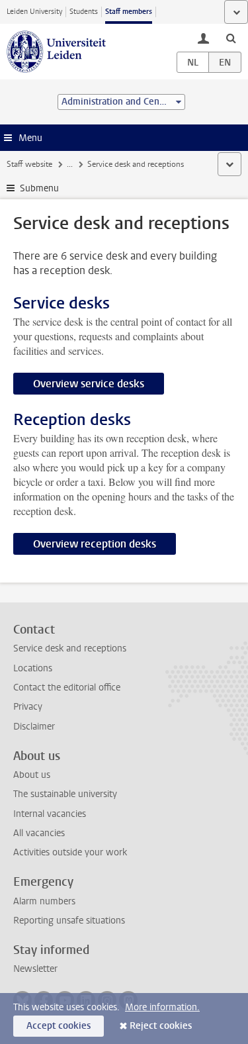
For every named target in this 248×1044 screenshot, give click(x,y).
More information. (162, 1007)
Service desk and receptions (69, 648)
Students (83, 12)
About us (31, 775)
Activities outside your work (70, 852)
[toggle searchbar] (230, 37)
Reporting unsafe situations (69, 920)
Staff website (29, 164)
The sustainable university (65, 794)
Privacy (27, 706)
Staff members (128, 12)
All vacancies (39, 833)
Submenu (39, 188)
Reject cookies (161, 1026)
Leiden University (34, 12)
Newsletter (35, 969)
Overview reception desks (94, 544)
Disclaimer (34, 726)
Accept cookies (58, 1026)
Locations (32, 668)
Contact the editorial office (66, 687)
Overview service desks (88, 384)
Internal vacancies (49, 814)
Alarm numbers (44, 901)
